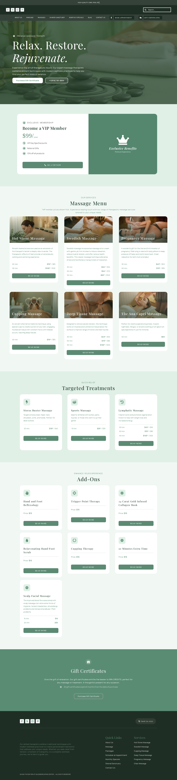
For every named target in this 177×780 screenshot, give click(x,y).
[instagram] (17, 10)
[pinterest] (22, 10)
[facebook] (8, 10)
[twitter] (12, 10)
